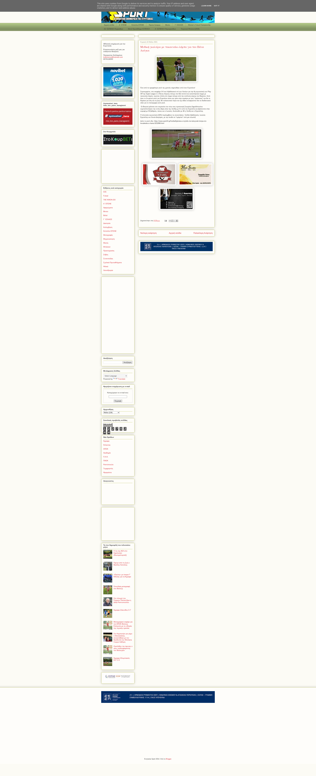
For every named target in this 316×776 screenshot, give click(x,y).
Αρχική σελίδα (109, 25)
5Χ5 (104, 192)
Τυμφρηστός (108, 468)
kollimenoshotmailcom (113, 57)
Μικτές (167, 25)
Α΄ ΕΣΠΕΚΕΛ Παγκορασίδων (165, 29)
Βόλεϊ (105, 215)
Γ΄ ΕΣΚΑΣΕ (179, 25)
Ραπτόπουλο (108, 465)
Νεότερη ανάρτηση (148, 233)
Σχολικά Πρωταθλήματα (112, 262)
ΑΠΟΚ (105, 449)
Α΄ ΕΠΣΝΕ (123, 25)
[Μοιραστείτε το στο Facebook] (177, 221)
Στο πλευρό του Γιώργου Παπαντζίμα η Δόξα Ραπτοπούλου (122, 600)
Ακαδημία (107, 453)
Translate (121, 379)
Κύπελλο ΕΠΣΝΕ (138, 25)
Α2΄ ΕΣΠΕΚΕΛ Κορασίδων (113, 29)
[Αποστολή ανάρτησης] (165, 221)
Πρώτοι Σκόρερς (154, 25)
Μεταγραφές (108, 235)
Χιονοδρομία (108, 270)
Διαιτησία (106, 223)
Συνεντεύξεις (108, 259)
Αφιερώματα (108, 208)
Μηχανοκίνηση (109, 239)
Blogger (168, 759)
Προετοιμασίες (108, 251)
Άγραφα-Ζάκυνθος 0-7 (122, 610)
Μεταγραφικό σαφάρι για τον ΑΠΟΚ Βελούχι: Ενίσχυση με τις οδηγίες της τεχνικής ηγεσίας (123, 625)
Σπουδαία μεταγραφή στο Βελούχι (122, 587)
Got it (216, 6)
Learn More (206, 6)
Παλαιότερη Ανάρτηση (203, 233)
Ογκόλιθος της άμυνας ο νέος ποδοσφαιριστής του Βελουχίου (123, 648)
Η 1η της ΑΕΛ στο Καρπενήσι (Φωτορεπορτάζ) (120, 553)
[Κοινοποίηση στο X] (174, 221)
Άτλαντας (106, 445)
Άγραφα (106, 441)
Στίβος (105, 255)
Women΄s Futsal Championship (199, 25)
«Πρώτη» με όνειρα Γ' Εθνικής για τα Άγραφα (122, 576)
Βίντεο (105, 211)
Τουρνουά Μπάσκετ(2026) (190, 29)
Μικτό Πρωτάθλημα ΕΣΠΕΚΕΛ (139, 29)
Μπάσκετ (106, 247)
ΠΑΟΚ (105, 461)
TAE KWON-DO (109, 200)
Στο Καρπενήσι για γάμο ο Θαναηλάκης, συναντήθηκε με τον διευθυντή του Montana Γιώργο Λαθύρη (123, 638)
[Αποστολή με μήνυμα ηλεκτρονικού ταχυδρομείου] (170, 221)
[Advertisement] (118, 165)
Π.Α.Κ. (105, 457)
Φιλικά (105, 266)
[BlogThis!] (172, 221)
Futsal (105, 196)
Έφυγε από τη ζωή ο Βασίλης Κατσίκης (121, 564)
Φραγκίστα (107, 472)
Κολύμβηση (107, 227)
